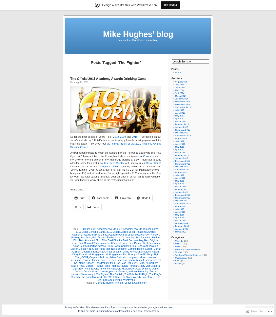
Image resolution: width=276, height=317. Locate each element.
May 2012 (179, 147)
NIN (81, 268)
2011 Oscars (113, 231)
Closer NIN (85, 248)
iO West (146, 156)
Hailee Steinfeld (117, 257)
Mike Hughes (112, 265)
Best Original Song (117, 243)
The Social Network (91, 277)
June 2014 (180, 87)
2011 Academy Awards (103, 229)
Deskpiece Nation (109, 166)
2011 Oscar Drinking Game (90, 231)
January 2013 (181, 127)
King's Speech (86, 263)
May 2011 (179, 181)
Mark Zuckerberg (149, 263)
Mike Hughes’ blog (138, 34)
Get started (170, 4)
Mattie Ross (77, 265)
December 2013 (182, 101)
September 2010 (183, 203)
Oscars (79, 271)
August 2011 (181, 172)
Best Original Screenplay (92, 243)
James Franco (99, 260)
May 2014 (179, 90)
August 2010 (181, 206)
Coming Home (136, 248)
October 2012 (181, 133)
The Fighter (102, 274)
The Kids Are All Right (136, 274)
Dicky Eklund (79, 254)
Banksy (75, 237)
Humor (109, 282)
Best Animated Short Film (93, 240)
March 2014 (180, 96)
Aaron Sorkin (128, 231)
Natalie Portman (129, 265)
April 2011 (179, 184)
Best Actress (99, 237)
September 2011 (183, 169)
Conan (149, 248)
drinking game (96, 254)
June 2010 (180, 212)
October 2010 (181, 201)
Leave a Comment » (136, 282)
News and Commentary (186, 249)
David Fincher (130, 251)
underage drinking (112, 280)
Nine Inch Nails (107, 268)
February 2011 (182, 189)
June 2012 (180, 144)
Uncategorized (182, 258)
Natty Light (145, 265)
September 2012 (183, 135)
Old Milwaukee (125, 268)
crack (102, 251)
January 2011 (181, 192)
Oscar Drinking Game (147, 268)
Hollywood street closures (142, 257)
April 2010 (179, 218)
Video (178, 261)
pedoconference (118, 271)
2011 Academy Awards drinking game (137, 229)
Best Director (115, 240)
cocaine (122, 248)
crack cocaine (114, 251)
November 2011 (182, 164)
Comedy (100, 282)
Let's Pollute (102, 263)
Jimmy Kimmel (136, 260)
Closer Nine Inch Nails (104, 248)
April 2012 (179, 150)
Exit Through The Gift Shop (138, 254)
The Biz (119, 282)
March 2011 (180, 186)
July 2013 (179, 110)
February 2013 (182, 124)
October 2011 (181, 167)
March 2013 (180, 121)
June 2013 (180, 113)
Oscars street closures (96, 271)
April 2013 (179, 118)
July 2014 (179, 84)
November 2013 (182, 104)
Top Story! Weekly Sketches (188, 255)
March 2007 (180, 232)
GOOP (84, 257)
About (178, 73)
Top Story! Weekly (114, 163)
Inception (76, 260)
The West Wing (112, 277)
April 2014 (179, 93)
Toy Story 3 (148, 277)
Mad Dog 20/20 (129, 263)
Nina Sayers (91, 268)
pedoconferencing (139, 271)
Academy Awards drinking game (89, 234)
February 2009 (182, 226)
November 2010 (182, 198)
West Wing (129, 280)
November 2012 (182, 130)
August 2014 (181, 82)
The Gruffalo (116, 274)
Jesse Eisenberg (117, 260)
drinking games (113, 254)
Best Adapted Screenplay (120, 237)
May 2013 (179, 116)
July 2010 (179, 209)
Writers (178, 263)
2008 (116, 136)
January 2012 (181, 158)
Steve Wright (153, 163)
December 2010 (182, 195)
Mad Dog (115, 263)
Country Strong (90, 251)
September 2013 (183, 107)
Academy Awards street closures (126, 234)
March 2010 (180, 220)
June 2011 (180, 178)
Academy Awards (146, 231)
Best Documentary (133, 240)
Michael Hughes (94, 265)
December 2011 (182, 161)
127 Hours (84, 229)
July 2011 (179, 175)
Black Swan (113, 246)
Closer (74, 248)
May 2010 (179, 215)
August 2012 (181, 138)
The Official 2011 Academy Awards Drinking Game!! (109, 78)
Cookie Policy (151, 311)
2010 (135, 136)
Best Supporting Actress (93, 246)
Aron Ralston (152, 234)
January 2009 (181, 229)
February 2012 (182, 155)
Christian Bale (129, 246)
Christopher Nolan (148, 246)
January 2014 (181, 99)
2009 (123, 136)
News (177, 246)
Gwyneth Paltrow (98, 257)
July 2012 (179, 141)
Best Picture (135, 243)
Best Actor (85, 237)
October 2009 (181, 223)
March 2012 (180, 152)
